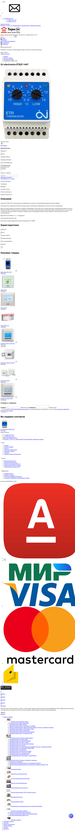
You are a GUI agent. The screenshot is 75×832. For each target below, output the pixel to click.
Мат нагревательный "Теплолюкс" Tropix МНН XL (22, 755)
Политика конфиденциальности (13, 476)
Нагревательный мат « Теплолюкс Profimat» (21, 743)
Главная (6, 445)
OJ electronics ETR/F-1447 (7, 429)
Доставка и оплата (9, 451)
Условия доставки (9, 475)
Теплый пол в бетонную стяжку (19, 721)
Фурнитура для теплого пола (19, 774)
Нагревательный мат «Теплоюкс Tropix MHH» (21, 748)
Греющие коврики (16, 820)
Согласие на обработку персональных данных (16, 478)
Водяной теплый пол (10, 461)
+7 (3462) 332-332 (8, 18)
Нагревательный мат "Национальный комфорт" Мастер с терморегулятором (30, 746)
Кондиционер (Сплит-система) (12, 465)
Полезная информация (10, 449)
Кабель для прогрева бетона (12, 463)
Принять (3, 712)
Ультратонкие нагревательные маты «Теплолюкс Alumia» (25, 763)
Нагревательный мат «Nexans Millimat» (20, 741)
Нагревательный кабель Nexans (18, 724)
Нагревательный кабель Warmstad (18, 723)
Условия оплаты (8, 473)
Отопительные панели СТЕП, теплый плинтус (23, 792)
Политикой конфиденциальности (20, 409)
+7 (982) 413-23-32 (11, 20)
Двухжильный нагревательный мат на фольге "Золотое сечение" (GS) (28, 764)
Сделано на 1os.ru (5, 685)
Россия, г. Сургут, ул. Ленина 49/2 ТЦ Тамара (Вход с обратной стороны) (21, 25)
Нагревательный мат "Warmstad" (18, 739)
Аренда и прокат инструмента (12, 454)
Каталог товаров (8, 446)
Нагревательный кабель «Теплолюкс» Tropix (21, 729)
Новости (6, 448)
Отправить (3, 412)
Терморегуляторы (16, 769)
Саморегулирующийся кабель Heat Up (20, 812)
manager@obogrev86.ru (11, 438)
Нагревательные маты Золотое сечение (20, 751)
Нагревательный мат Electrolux (17, 749)
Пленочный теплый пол (16, 761)
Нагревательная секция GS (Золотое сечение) (22, 732)
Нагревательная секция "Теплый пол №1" (21, 733)
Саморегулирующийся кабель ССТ (19, 815)
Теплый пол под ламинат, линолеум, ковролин (24, 760)
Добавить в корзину (6, 177)
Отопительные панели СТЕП (12, 466)
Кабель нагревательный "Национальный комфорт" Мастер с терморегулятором (31, 727)
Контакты (6, 828)
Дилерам (6, 452)
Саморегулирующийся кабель (19, 811)
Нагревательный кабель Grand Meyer (19, 730)
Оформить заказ (5, 53)
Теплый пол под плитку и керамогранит (22, 738)
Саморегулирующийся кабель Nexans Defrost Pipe (23, 813)
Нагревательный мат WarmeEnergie (19, 754)
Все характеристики (5, 165)
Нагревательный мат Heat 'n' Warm (19, 742)
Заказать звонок (5, 24)
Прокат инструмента (9, 824)
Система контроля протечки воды (20, 778)
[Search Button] (15, 36)
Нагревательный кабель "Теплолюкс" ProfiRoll (22, 726)
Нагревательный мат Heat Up (17, 745)
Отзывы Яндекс (8, 825)
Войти (2, 41)
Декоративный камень (10, 462)
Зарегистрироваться (9, 41)
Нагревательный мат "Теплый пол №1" (20, 752)
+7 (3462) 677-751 (11, 21)
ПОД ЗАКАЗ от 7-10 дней (7, 178)
